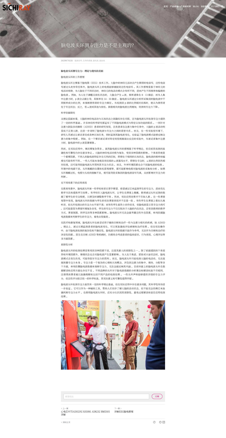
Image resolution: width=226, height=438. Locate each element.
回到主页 (66, 422)
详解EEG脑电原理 (123, 411)
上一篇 (65, 408)
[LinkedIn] (154, 422)
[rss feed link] (163, 422)
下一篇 (117, 408)
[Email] (160, 422)
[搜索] (222, 6)
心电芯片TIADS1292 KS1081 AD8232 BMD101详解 (85, 413)
